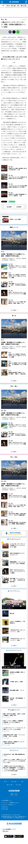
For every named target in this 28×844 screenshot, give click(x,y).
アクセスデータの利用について (8, 804)
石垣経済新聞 (14, 2)
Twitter (16, 794)
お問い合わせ (5, 806)
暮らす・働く (24, 5)
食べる (8, 5)
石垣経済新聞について (7, 800)
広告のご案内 (5, 809)
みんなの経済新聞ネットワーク (14, 824)
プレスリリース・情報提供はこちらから (10, 802)
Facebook (12, 794)
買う (18, 5)
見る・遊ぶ (13, 5)
